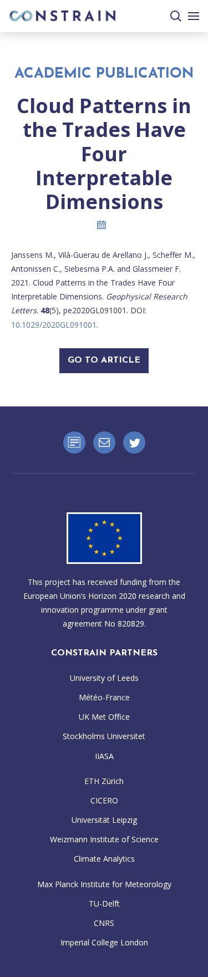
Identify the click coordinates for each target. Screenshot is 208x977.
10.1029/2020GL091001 (54, 324)
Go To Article (104, 360)
